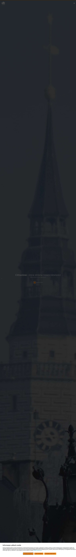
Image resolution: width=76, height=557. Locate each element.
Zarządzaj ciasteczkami (50, 553)
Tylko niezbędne (38, 553)
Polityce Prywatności (37, 550)
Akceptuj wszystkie (28, 553)
